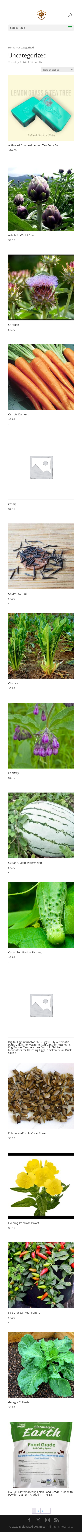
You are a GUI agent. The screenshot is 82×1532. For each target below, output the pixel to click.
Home (11, 47)
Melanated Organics (32, 1526)
